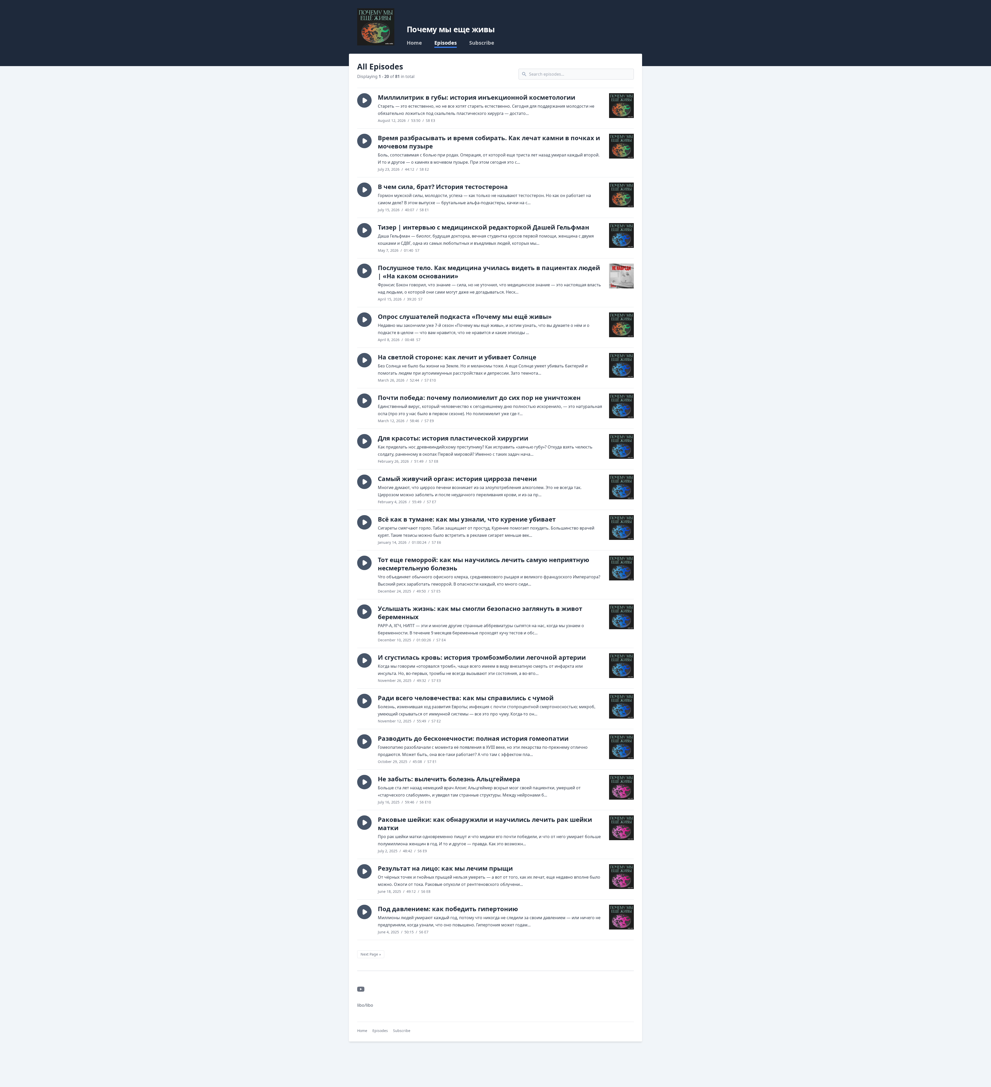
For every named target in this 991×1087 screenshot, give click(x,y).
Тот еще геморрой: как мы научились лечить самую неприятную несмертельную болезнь (483, 563)
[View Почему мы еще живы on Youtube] (360, 989)
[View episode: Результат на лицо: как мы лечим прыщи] (621, 876)
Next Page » (371, 954)
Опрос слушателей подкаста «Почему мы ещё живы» (465, 316)
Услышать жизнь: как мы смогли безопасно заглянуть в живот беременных (480, 612)
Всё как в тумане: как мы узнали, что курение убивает (467, 519)
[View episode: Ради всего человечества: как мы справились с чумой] (621, 706)
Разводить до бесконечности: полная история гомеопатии (473, 738)
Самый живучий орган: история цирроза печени (457, 478)
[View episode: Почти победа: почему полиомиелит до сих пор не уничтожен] (621, 405)
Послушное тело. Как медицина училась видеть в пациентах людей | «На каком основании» (489, 271)
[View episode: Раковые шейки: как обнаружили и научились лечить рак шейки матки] (621, 827)
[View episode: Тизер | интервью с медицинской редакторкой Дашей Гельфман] (621, 235)
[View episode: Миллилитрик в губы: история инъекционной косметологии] (621, 105)
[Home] (375, 26)
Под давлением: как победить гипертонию (448, 908)
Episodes (445, 42)
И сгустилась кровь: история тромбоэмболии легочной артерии (482, 657)
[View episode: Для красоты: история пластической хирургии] (621, 446)
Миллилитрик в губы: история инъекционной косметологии (476, 97)
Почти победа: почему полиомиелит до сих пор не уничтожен (479, 397)
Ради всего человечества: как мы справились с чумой (466, 698)
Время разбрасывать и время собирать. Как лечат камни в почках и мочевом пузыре (489, 141)
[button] (364, 100)
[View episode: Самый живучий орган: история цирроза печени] (621, 487)
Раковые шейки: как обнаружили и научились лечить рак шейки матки (485, 823)
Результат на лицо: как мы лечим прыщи (445, 868)
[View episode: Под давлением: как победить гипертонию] (621, 917)
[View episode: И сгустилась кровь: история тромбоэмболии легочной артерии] (621, 665)
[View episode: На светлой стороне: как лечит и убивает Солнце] (621, 365)
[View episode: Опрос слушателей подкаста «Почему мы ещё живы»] (621, 324)
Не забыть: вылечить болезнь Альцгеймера (449, 779)
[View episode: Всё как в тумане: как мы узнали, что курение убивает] (621, 527)
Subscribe (481, 42)
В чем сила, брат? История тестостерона (443, 186)
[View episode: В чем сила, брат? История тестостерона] (621, 195)
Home (414, 42)
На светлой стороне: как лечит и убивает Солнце (457, 357)
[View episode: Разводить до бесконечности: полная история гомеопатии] (621, 746)
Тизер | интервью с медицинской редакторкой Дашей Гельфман (483, 227)
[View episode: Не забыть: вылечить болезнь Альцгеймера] (621, 787)
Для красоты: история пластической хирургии (453, 438)
